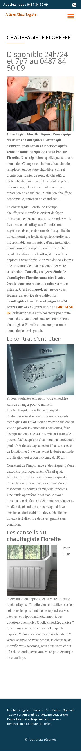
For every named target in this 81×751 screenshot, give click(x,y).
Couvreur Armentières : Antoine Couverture (38, 715)
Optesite (68, 710)
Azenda (38, 710)
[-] (74, 6)
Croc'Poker (53, 710)
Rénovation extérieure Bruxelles (29, 724)
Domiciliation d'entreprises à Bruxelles (33, 719)
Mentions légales (19, 710)
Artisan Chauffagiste (21, 14)
